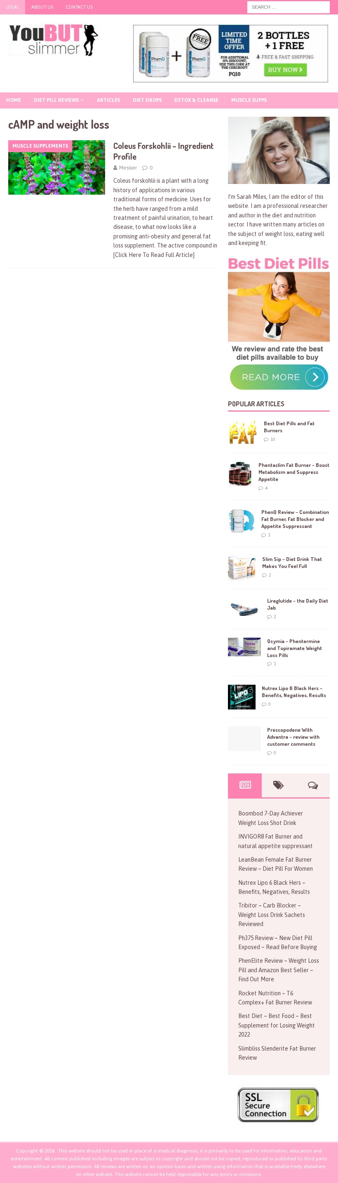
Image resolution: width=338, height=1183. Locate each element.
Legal (12, 7)
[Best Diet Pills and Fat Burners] (243, 432)
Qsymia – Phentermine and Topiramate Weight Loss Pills (294, 648)
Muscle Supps (249, 100)
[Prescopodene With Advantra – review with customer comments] (244, 738)
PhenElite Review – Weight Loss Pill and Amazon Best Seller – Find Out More (278, 970)
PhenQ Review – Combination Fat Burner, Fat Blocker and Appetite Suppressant (295, 519)
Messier (128, 168)
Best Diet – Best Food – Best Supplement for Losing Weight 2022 (276, 1025)
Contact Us (79, 7)
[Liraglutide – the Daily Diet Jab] (244, 606)
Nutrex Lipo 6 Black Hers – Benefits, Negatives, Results (294, 691)
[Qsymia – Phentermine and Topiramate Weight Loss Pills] (244, 647)
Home (13, 100)
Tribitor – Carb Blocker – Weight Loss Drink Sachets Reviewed (271, 914)
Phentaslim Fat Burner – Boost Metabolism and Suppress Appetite (293, 472)
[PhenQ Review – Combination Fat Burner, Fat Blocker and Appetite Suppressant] (241, 521)
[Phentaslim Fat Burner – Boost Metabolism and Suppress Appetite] (240, 474)
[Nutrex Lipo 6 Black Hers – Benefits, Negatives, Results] (242, 697)
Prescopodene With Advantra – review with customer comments (293, 736)
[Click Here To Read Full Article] (154, 255)
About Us (42, 7)
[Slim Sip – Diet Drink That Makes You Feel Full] (242, 568)
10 (272, 439)
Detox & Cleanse (196, 100)
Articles (108, 100)
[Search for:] (288, 6)
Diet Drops (147, 100)
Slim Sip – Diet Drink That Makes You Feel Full (292, 562)
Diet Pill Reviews (56, 100)
